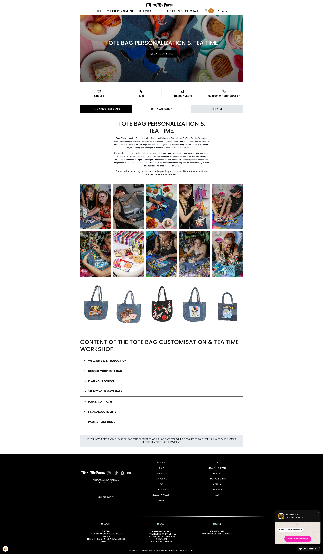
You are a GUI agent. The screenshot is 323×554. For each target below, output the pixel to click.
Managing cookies (187, 550)
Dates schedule (163, 53)
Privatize (217, 108)
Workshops (161, 479)
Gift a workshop (161, 108)
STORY (161, 468)
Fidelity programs (217, 468)
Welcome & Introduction (107, 360)
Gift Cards (217, 489)
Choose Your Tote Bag (105, 371)
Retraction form (171, 550)
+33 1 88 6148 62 (106, 482)
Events (158, 11)
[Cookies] (5, 549)
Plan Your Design (101, 381)
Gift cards (145, 11)
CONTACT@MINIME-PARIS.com (106, 480)
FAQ (161, 484)
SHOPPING (217, 484)
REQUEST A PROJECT (161, 495)
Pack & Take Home (101, 422)
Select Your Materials (105, 391)
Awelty (110, 497)
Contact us (161, 473)
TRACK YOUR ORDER (217, 479)
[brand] (160, 4)
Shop (99, 11)
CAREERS (161, 500)
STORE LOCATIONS (161, 489)
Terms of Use (146, 550)
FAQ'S (217, 495)
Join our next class (107, 108)
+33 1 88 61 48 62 (169, 534)
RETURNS (217, 473)
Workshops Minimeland (121, 11)
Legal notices (134, 550)
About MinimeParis (188, 11)
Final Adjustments (102, 412)
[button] (318, 512)
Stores (171, 11)
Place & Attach (100, 401)
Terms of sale (158, 550)
